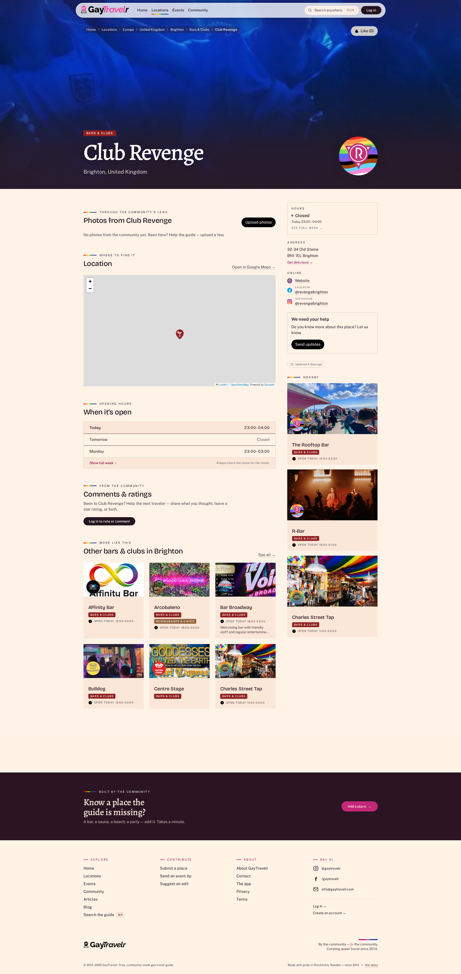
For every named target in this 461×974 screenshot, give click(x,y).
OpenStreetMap (240, 384)
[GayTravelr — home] (104, 945)
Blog (87, 907)
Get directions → (300, 262)
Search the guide (103, 914)
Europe (128, 29)
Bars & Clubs (199, 29)
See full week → (307, 228)
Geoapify (269, 384)
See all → (267, 555)
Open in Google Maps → (254, 267)
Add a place (359, 806)
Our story (371, 965)
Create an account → (329, 913)
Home (142, 10)
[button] (180, 334)
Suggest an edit (174, 883)
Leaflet (222, 384)
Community (198, 10)
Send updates (307, 344)
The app (243, 883)
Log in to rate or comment (109, 521)
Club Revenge (226, 29)
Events (178, 10)
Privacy (243, 891)
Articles (90, 899)
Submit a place (173, 868)
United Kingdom (152, 29)
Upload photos (258, 222)
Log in (371, 10)
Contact (243, 876)
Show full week (103, 463)
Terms (242, 899)
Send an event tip (175, 876)
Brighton (177, 29)
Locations (159, 10)
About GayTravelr (252, 868)
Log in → (319, 906)
